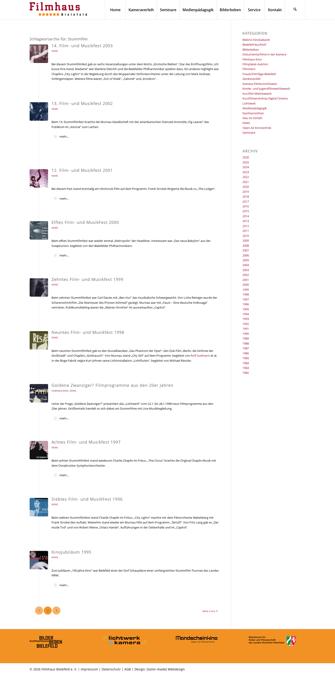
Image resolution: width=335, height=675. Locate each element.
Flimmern (248, 69)
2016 (245, 206)
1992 (245, 324)
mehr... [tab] (64, 136)
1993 (245, 319)
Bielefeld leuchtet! (254, 44)
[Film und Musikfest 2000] (39, 230)
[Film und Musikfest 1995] (39, 560)
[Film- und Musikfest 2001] (39, 178)
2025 (245, 162)
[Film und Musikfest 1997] (39, 450)
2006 (245, 255)
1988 (245, 343)
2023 (245, 172)
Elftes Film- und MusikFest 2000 (85, 222)
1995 (245, 309)
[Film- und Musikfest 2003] (39, 53)
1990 (245, 334)
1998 (245, 294)
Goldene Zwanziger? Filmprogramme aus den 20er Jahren (112, 385)
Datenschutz (111, 669)
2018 (245, 196)
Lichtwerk (249, 103)
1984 (245, 363)
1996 (245, 304)
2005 (245, 260)
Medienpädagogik (254, 108)
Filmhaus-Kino (60, 390)
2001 (245, 280)
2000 (245, 285)
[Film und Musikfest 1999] (39, 287)
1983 (245, 368)
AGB (127, 669)
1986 (245, 353)
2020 (245, 187)
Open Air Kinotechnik (256, 128)
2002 (245, 275)
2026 (245, 157)
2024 (245, 167)
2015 (245, 211)
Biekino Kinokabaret (256, 40)
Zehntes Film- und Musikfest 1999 (87, 279)
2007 (245, 250)
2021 (245, 182)
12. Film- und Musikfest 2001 (82, 170)
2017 (245, 201)
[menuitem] (115, 10)
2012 (245, 226)
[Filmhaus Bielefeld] (59, 10)
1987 (245, 348)
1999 (245, 290)
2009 (245, 240)
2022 (245, 177)
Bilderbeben (250, 49)
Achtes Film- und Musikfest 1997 (86, 442)
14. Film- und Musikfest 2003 (82, 45)
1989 (245, 338)
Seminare (248, 133)
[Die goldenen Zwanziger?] (39, 393)
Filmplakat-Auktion (255, 64)
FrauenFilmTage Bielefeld (259, 74)
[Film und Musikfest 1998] (39, 340)
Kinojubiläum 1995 (71, 552)
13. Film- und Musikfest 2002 (82, 103)
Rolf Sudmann (200, 355)
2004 (245, 265)
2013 (245, 221)
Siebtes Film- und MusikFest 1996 (87, 499)
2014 (245, 216)
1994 (245, 314)
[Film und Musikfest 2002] (39, 111)
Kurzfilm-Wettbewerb (257, 94)
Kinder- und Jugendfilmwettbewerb (266, 88)
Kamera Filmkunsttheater (259, 84)
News (55, 50)
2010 (245, 236)
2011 (245, 231)
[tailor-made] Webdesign (166, 669)
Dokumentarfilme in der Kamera (264, 54)
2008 (245, 245)
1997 (245, 299)
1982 (245, 373)
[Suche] (295, 10)
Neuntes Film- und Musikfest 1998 (88, 332)
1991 (245, 329)
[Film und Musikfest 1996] (39, 507)
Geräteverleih (251, 79)
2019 (245, 192)
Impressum (89, 669)
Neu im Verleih (252, 118)
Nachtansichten (253, 113)
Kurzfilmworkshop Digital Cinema (265, 98)
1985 (245, 358)
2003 (245, 270)
